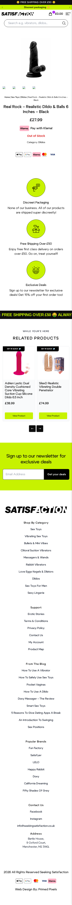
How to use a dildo (36, 691)
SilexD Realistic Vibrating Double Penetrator (50, 387)
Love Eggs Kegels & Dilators (36, 571)
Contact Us (36, 635)
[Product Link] (19, 363)
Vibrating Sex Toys (36, 536)
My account (36, 642)
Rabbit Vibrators (36, 564)
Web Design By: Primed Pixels (36, 889)
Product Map (36, 649)
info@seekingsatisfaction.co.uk (36, 826)
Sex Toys (15, 97)
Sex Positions (36, 727)
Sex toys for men (36, 586)
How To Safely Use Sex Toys (36, 677)
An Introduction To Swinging (36, 720)
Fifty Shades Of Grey (36, 790)
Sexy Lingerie (36, 593)
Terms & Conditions (36, 621)
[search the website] (64, 23)
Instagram (36, 819)
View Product (19, 416)
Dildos (24, 97)
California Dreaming (36, 783)
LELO (36, 762)
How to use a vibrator (36, 670)
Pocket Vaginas (36, 684)
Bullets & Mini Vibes (36, 543)
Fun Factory (36, 748)
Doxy (36, 776)
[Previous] (32, 428)
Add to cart (58, 899)
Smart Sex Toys (36, 706)
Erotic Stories (36, 614)
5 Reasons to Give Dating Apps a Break (36, 713)
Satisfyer (36, 755)
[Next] (40, 428)
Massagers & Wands (36, 557)
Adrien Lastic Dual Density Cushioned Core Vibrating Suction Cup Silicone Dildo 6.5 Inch (18, 390)
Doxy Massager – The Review (36, 698)
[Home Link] (17, 14)
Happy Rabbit (36, 769)
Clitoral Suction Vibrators (36, 550)
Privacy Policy (36, 628)
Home (7, 97)
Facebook (36, 811)
